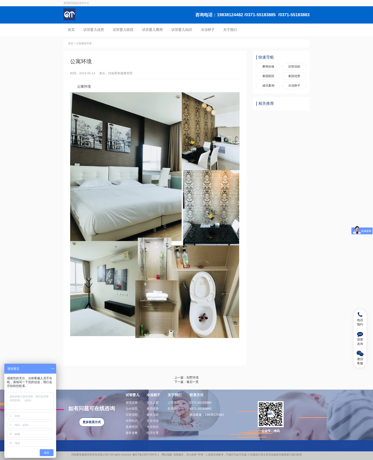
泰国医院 (268, 76)
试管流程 (294, 66)
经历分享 (153, 433)
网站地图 (167, 454)
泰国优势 (294, 76)
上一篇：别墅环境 (186, 377)
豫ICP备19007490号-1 (146, 454)
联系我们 (174, 408)
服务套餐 (132, 433)
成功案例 (268, 85)
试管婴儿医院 (123, 30)
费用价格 (268, 66)
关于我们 (230, 30)
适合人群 (153, 402)
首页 (71, 30)
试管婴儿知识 (181, 30)
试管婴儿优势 (93, 30)
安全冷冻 (153, 420)
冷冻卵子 (208, 30)
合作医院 (132, 408)
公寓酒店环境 (84, 43)
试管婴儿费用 (152, 30)
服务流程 (153, 414)
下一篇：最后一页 (186, 382)
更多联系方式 (92, 422)
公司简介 (174, 402)
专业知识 (153, 426)
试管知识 (132, 420)
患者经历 (132, 426)
